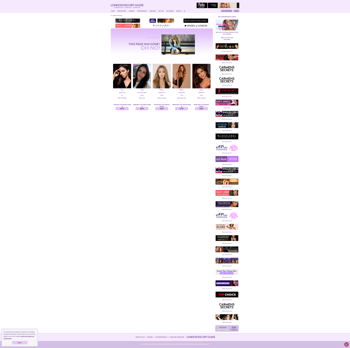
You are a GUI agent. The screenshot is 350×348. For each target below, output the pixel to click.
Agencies (153, 11)
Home (113, 11)
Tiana (122, 90)
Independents (142, 11)
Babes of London (162, 98)
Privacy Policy (140, 337)
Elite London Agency (227, 164)
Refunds (150, 337)
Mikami (182, 90)
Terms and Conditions (177, 337)
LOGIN (236, 11)
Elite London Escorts (227, 62)
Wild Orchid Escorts (227, 266)
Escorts (131, 11)
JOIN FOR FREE (226, 11)
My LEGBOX (170, 11)
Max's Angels (227, 107)
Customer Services (161, 337)
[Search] (185, 11)
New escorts (121, 11)
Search (178, 11)
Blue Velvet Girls (181, 98)
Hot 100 (161, 11)
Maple (142, 90)
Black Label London (227, 141)
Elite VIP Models (122, 98)
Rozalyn (201, 90)
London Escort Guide (127, 5)
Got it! (20, 342)
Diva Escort (142, 98)
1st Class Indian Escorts (227, 51)
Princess (162, 90)
